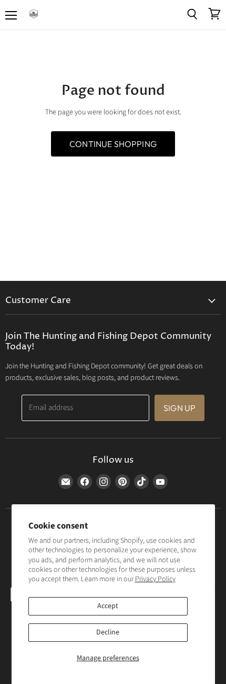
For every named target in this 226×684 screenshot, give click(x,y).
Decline (107, 632)
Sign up (179, 408)
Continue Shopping (113, 144)
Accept (107, 606)
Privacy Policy (155, 579)
